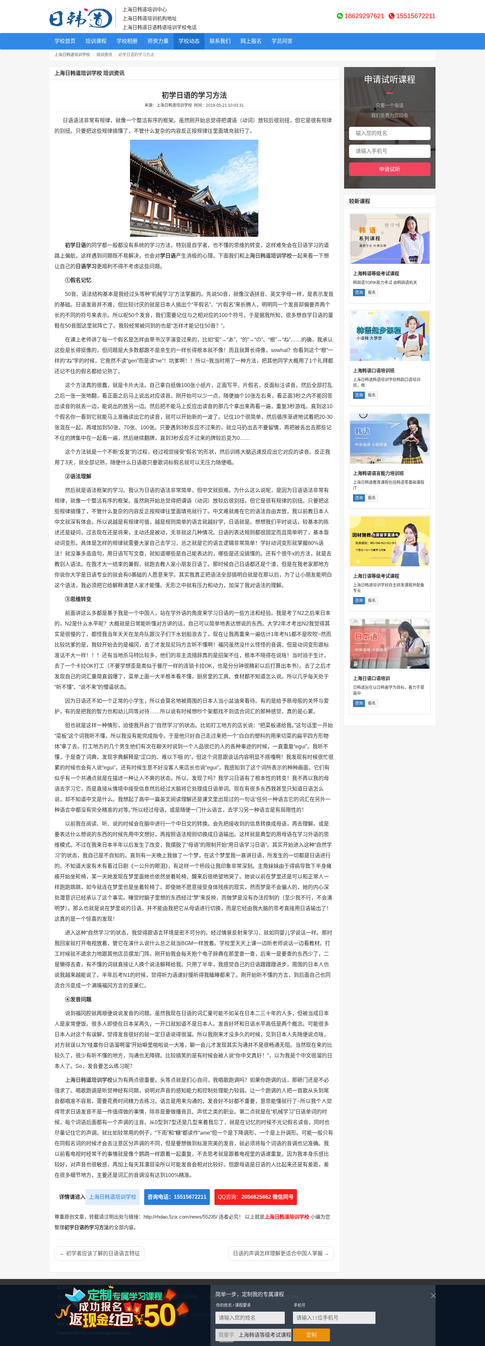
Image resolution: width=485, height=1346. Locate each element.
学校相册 (127, 41)
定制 (311, 1335)
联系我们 (220, 41)
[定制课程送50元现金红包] (129, 1307)
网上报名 (251, 41)
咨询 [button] (359, 292)
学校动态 (189, 41)
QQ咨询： (256, 1197)
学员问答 (282, 41)
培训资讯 (104, 55)
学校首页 (65, 41)
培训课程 (96, 41)
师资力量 (158, 41)
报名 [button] (372, 292)
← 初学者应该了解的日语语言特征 (99, 1253)
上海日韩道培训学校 (72, 55)
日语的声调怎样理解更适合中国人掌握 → (281, 1253)
